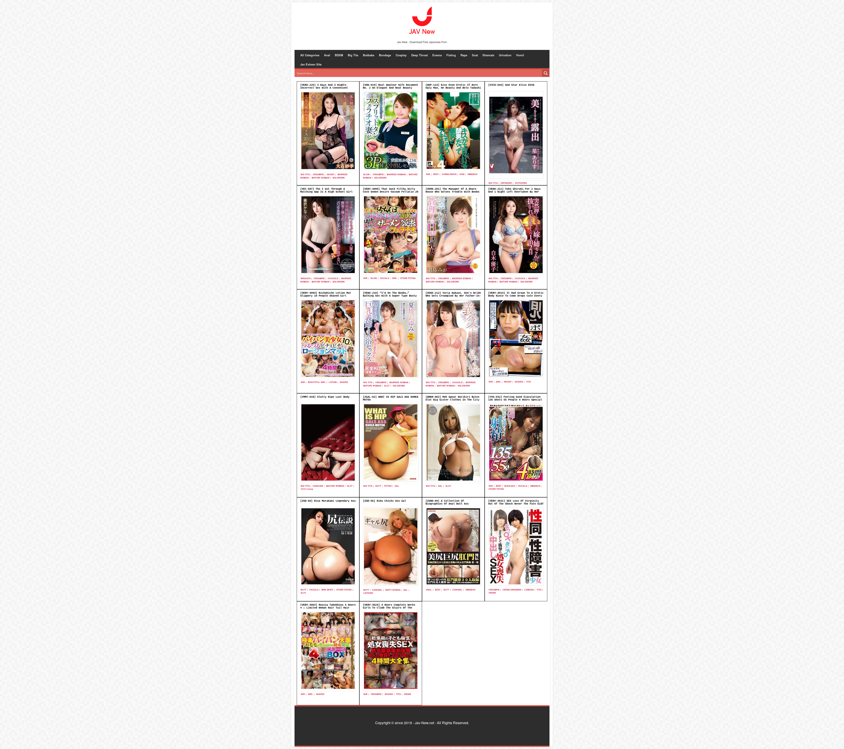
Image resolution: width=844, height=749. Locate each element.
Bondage (385, 55)
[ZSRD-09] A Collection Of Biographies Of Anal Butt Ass (447, 502)
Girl (394, 278)
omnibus (472, 174)
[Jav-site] (422, 20)
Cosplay (401, 55)
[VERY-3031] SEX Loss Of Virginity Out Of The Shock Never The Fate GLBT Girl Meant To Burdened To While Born (516, 503)
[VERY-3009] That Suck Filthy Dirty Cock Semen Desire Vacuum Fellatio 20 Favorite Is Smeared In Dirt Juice (390, 192)
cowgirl (377, 590)
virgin (492, 592)
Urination (505, 55)
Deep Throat (419, 55)
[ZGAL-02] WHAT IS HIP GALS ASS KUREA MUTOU (390, 398)
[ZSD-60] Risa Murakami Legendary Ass (328, 501)
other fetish (408, 278)
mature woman (320, 177)
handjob (318, 486)
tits (528, 381)
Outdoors (521, 183)
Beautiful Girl (317, 382)
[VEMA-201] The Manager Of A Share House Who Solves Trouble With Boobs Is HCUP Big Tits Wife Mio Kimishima (452, 192)
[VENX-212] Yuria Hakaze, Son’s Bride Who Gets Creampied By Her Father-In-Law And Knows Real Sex (453, 296)
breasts (306, 278)
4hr (428, 174)
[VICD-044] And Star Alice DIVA (511, 85)
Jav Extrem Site (311, 64)
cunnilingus (449, 174)
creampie (318, 174)
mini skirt (327, 589)
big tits (305, 174)
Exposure (506, 183)
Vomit (520, 55)
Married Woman (396, 174)
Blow (366, 174)
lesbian (529, 589)
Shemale (488, 55)
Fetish (388, 486)
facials (384, 278)
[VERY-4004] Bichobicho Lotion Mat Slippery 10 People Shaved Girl (325, 294)
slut (387, 385)
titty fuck (307, 489)
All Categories (309, 55)
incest (331, 174)
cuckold (333, 278)
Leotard (368, 593)
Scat (475, 55)
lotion (333, 382)
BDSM (339, 55)
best (436, 174)
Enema (437, 55)
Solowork (339, 177)
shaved (344, 382)
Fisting (451, 55)
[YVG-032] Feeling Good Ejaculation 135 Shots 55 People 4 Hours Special (515, 398)
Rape (463, 55)
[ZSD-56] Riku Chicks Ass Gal (384, 501)
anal (429, 589)
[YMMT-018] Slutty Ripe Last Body (324, 397)
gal (397, 486)
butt (378, 486)
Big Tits (353, 55)
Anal (327, 55)
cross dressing (512, 589)
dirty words (392, 590)
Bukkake (368, 55)
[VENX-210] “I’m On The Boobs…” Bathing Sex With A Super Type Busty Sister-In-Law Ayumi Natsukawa (390, 296)
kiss (462, 174)
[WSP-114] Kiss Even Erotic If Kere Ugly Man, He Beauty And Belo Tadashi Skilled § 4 (453, 88)
